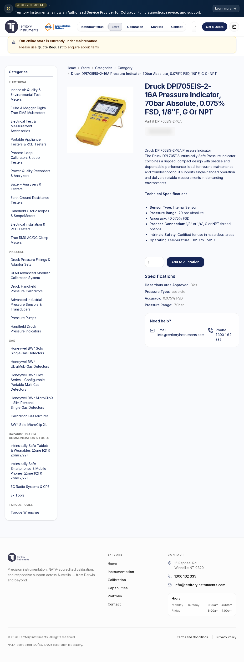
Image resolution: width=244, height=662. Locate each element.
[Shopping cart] (234, 26)
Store (115, 27)
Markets (157, 27)
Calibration (135, 27)
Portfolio (115, 596)
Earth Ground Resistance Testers (30, 200)
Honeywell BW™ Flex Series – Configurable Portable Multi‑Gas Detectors (28, 382)
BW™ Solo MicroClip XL (29, 425)
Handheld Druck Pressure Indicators (26, 328)
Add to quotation (185, 262)
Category (125, 68)
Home (71, 68)
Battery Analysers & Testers (26, 186)
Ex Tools (17, 495)
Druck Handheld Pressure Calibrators (27, 288)
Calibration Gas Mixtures (30, 416)
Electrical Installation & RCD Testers (28, 226)
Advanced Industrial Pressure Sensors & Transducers (26, 304)
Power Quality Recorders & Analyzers (30, 173)
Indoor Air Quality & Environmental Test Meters (26, 94)
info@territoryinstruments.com (181, 335)
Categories (103, 68)
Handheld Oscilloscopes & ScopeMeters (30, 213)
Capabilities (118, 588)
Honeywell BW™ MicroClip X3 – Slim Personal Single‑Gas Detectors (31, 402)
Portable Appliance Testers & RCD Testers (28, 141)
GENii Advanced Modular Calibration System (30, 275)
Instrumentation (92, 27)
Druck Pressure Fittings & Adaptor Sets (30, 262)
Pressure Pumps (23, 318)
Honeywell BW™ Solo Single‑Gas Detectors (27, 350)
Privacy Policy (226, 637)
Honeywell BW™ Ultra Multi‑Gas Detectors (30, 364)
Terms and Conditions (192, 637)
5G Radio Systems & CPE (30, 487)
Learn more (223, 8)
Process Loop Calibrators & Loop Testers (25, 157)
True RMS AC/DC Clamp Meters (29, 240)
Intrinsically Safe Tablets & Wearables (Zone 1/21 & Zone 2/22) (30, 450)
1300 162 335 (185, 576)
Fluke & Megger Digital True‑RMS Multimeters (28, 110)
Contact (177, 27)
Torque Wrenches (25, 512)
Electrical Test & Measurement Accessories (23, 126)
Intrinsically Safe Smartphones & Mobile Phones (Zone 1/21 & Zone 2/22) (28, 471)
